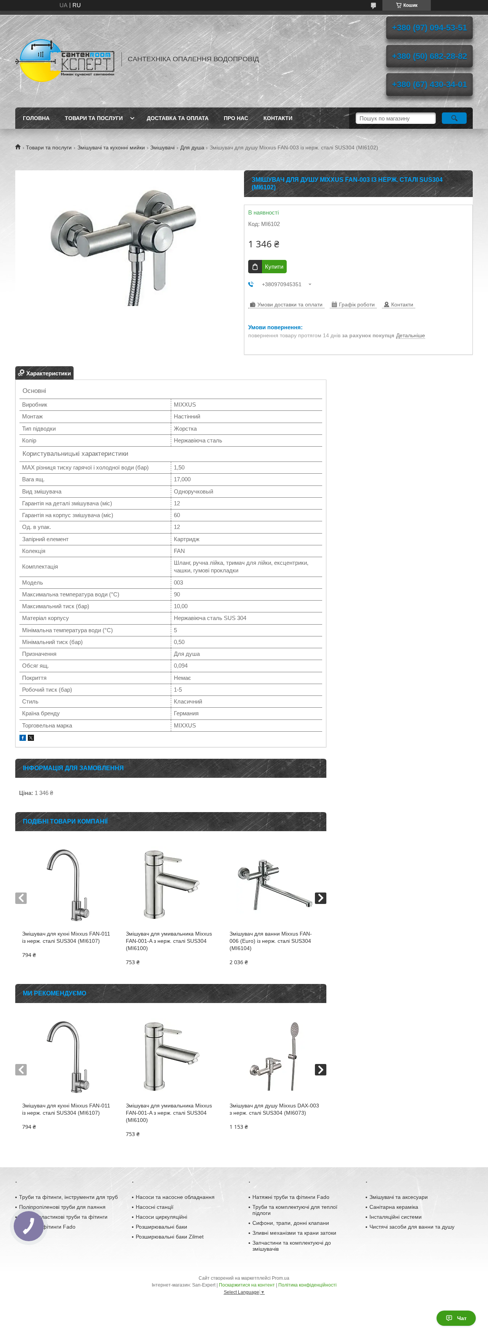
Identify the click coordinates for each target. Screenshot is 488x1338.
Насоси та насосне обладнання (175, 1197)
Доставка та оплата (178, 118)
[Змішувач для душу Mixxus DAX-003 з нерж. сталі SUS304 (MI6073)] (274, 1056)
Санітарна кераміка (393, 1207)
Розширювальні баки (161, 1227)
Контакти (277, 118)
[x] (31, 738)
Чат (462, 1318)
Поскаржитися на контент (247, 1285)
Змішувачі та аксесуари (398, 1197)
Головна (36, 118)
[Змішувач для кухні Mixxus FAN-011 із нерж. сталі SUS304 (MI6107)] (67, 884)
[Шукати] (454, 118)
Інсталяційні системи (395, 1217)
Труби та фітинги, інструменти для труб (68, 1197)
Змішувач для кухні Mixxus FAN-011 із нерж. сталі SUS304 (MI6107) (66, 937)
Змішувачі (162, 147)
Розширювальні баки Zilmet (170, 1237)
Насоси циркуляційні (161, 1217)
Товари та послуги (94, 118)
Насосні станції (154, 1207)
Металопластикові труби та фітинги (63, 1217)
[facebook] (22, 738)
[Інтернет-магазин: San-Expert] (64, 59)
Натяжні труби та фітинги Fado (290, 1197)
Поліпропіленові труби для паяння (62, 1207)
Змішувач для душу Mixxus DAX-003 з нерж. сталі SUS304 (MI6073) (274, 1109)
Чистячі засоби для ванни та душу (411, 1227)
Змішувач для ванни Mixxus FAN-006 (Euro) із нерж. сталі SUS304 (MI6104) (271, 941)
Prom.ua (280, 1278)
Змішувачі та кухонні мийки (111, 147)
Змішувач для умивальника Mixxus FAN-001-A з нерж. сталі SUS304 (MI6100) (169, 941)
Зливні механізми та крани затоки (294, 1233)
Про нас (236, 118)
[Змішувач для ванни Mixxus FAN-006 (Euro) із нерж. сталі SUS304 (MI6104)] (274, 884)
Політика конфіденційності (307, 1285)
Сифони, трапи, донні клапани (290, 1223)
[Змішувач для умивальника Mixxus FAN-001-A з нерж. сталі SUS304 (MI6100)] (170, 884)
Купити (274, 266)
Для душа (192, 147)
